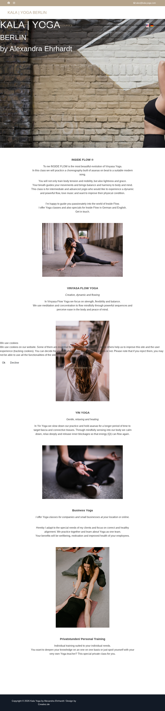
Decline (14, 362)
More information (77, 367)
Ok (3, 362)
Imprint (93, 367)
